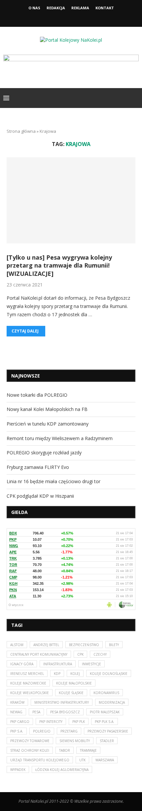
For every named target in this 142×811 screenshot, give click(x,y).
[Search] (135, 98)
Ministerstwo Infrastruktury (61, 702)
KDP (57, 673)
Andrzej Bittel (46, 644)
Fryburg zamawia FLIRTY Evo (38, 467)
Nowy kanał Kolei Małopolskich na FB (47, 409)
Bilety (114, 644)
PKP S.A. (16, 731)
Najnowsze (25, 376)
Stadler (107, 740)
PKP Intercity (50, 721)
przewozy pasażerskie (108, 731)
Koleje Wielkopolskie (29, 692)
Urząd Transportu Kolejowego (39, 760)
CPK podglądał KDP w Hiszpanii (40, 496)
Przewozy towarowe (30, 740)
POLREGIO (42, 731)
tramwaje (88, 750)
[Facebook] (65, 18)
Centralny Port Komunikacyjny (38, 654)
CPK (80, 654)
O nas (34, 7)
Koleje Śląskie (71, 692)
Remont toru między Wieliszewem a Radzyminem (60, 438)
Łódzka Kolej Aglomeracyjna (62, 769)
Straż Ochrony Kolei (29, 750)
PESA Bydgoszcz (65, 712)
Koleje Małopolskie (74, 683)
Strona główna (21, 131)
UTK (82, 760)
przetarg (69, 731)
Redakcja (56, 7)
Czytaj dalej (25, 331)
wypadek (17, 769)
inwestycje (91, 664)
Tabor (64, 750)
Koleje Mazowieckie (28, 683)
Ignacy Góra (21, 664)
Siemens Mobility (74, 740)
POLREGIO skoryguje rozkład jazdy (44, 452)
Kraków (17, 702)
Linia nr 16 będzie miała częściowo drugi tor (53, 481)
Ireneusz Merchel (27, 673)
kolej (75, 673)
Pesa (36, 712)
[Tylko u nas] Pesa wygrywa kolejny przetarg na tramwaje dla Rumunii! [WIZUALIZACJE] (59, 265)
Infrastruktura (57, 664)
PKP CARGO (19, 721)
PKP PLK (78, 721)
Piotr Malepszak (105, 712)
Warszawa (104, 760)
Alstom (16, 644)
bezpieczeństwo (84, 644)
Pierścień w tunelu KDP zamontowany (48, 424)
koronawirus (106, 692)
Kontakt (104, 7)
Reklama (80, 7)
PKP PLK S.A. (104, 721)
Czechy (100, 654)
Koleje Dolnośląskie (108, 673)
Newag (16, 712)
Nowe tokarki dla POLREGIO (37, 395)
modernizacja (112, 702)
